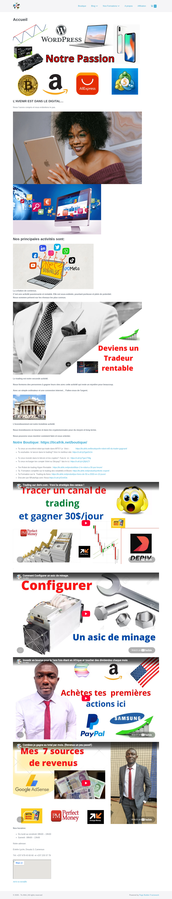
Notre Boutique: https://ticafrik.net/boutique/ (50, 442)
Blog (93, 6)
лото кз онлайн (20, 882)
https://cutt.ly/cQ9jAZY (80, 461)
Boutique (82, 6)
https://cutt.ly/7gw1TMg (81, 458)
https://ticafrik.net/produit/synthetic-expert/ (91, 471)
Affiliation (142, 6)
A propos (129, 6)
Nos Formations (110, 6)
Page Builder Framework (149, 895)
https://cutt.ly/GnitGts (58, 478)
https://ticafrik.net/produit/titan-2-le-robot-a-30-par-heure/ (77, 467)
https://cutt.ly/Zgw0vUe (82, 452)
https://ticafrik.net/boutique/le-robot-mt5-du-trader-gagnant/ (101, 449)
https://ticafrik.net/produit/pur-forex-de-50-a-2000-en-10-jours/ (79, 474)
